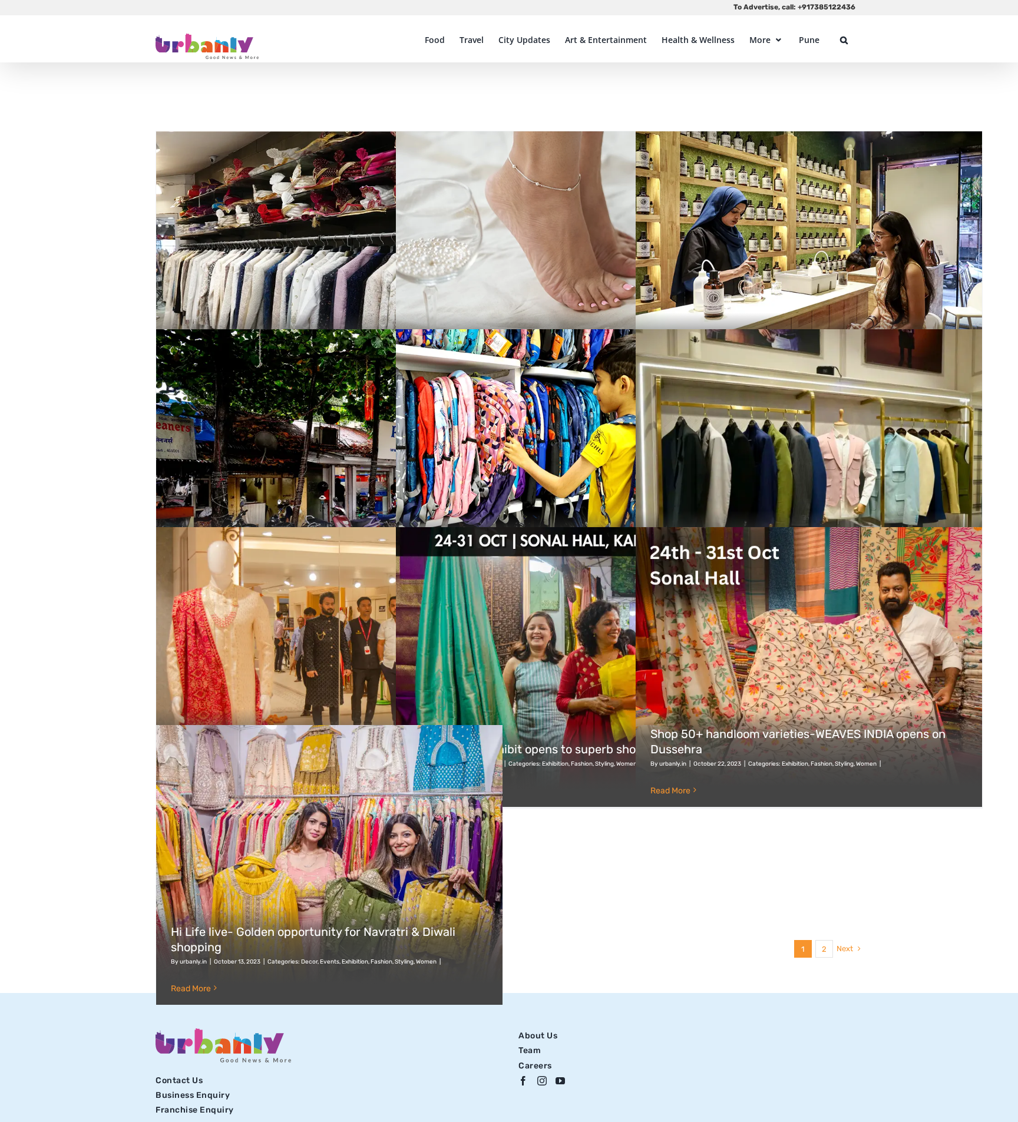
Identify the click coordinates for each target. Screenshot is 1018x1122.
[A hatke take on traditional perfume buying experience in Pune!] (809, 271)
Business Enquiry (193, 1095)
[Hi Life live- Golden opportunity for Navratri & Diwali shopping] (329, 865)
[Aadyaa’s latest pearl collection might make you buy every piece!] (569, 271)
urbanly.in (672, 763)
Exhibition (555, 763)
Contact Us (179, 1080)
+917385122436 (826, 7)
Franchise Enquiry (195, 1110)
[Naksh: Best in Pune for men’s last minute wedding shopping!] (329, 667)
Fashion (582, 763)
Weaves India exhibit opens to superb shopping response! (567, 749)
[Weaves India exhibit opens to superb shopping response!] (569, 667)
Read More (670, 791)
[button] (844, 40)
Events (329, 961)
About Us (537, 1036)
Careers (535, 1066)
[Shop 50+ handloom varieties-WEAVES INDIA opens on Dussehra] (809, 667)
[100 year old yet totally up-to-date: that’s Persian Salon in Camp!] (329, 469)
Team (529, 1050)
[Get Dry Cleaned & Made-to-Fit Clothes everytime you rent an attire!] (329, 271)
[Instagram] (542, 1080)
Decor (309, 961)
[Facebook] (523, 1080)
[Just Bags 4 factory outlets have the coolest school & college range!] (569, 469)
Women (626, 763)
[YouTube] (561, 1080)
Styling (604, 763)
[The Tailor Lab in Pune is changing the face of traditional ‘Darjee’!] (809, 469)
